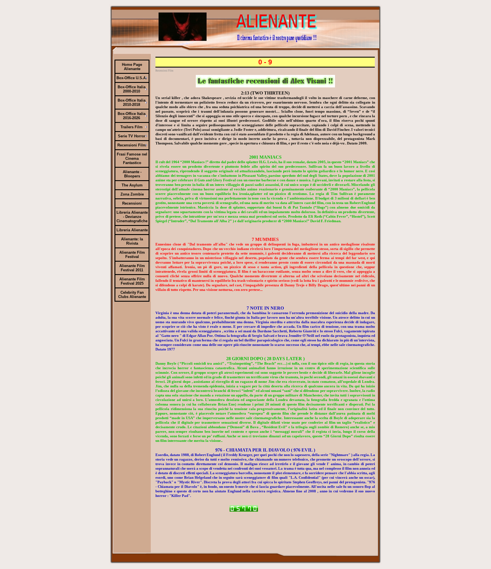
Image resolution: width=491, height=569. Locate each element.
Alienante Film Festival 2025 (132, 281)
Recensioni (132, 203)
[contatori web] (244, 510)
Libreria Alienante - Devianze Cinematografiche (132, 216)
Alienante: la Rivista (132, 241)
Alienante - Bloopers (132, 174)
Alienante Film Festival (132, 254)
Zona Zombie (132, 194)
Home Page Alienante (132, 66)
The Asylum (132, 185)
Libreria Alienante (132, 230)
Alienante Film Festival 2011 (132, 268)
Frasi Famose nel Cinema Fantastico (132, 158)
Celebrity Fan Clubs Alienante (132, 294)
